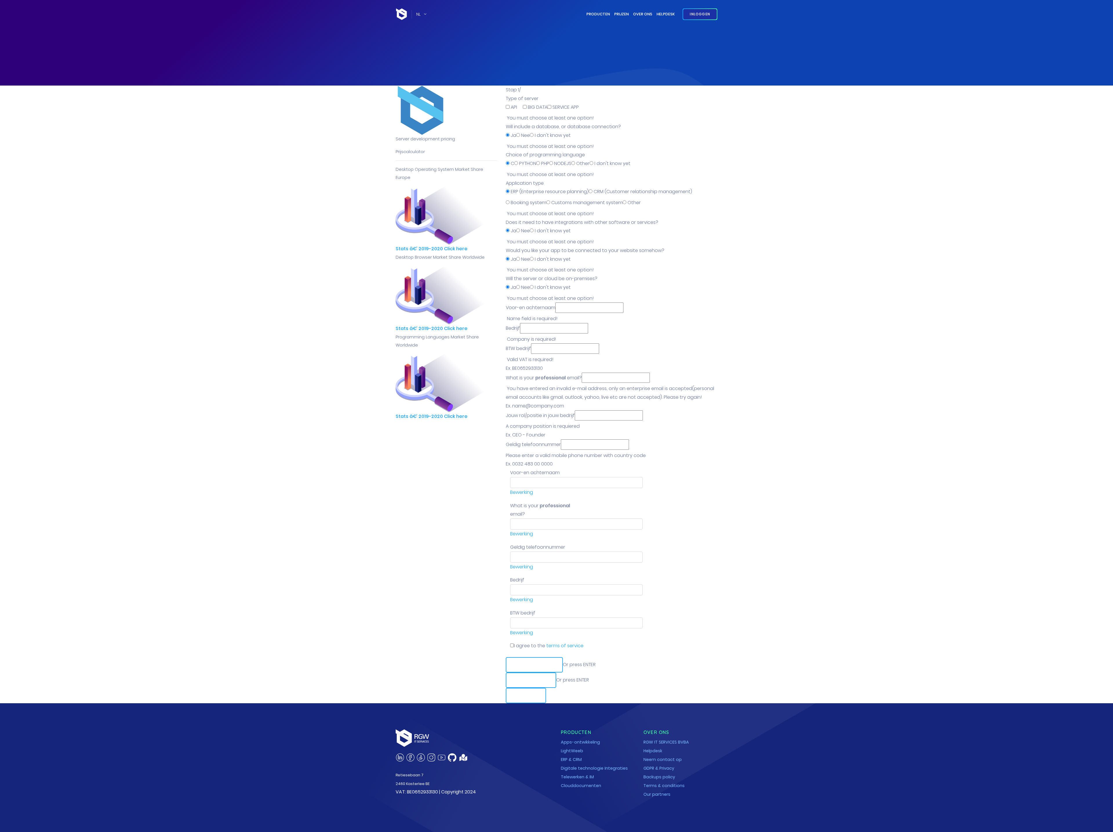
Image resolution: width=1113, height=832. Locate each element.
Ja (513, 135)
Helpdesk (665, 14)
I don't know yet (552, 135)
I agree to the (548, 645)
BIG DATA (537, 107)
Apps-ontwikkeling (580, 742)
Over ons (642, 14)
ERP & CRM (571, 759)
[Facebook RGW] (410, 757)
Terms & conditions (664, 786)
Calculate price (534, 665)
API (514, 107)
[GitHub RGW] (452, 757)
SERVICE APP (565, 107)
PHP (544, 163)
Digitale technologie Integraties (594, 768)
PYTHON (527, 163)
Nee (525, 135)
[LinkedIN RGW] (400, 757)
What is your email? (544, 377)
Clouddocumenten (581, 786)
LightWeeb (572, 751)
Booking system (528, 202)
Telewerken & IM (577, 777)
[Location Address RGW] (463, 759)
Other (582, 163)
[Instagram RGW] (431, 757)
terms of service (564, 645)
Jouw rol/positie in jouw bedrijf (540, 415)
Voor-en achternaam (530, 307)
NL (418, 14)
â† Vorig (526, 695)
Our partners (656, 794)
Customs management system (586, 202)
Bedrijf (513, 328)
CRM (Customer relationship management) (642, 191)
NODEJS (562, 163)
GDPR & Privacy (658, 768)
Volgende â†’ (531, 680)
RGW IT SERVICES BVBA (666, 742)
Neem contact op (662, 759)
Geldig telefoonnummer (533, 444)
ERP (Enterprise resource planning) (549, 191)
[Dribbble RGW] (421, 757)
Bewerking (521, 492)
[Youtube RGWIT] (441, 757)
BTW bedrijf (518, 348)
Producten (598, 14)
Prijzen (621, 14)
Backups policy (659, 777)
